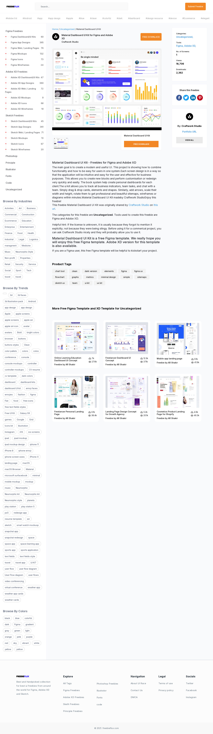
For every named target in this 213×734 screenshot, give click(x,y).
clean (74, 271)
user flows (33, 575)
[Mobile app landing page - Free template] (178, 344)
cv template (11, 376)
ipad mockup (20, 438)
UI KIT (33, 562)
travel (7, 277)
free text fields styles (15, 407)
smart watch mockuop (28, 525)
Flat (6, 401)
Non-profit (10, 258)
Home (55, 29)
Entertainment (27, 227)
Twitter (189, 683)
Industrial (9, 239)
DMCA (134, 697)
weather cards (12, 600)
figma (33, 394)
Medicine (26, 245)
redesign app (20, 512)
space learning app (29, 544)
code (99, 704)
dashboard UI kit (13, 388)
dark (7, 624)
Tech (28, 270)
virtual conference (13, 587)
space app (10, 544)
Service (32, 264)
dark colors (27, 376)
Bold (19, 332)
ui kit (87, 283)
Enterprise (10, 227)
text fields (10, 556)
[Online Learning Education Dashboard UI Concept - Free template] (75, 344)
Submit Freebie (195, 6)
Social (8, 270)
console (25, 357)
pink (19, 637)
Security (19, 264)
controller (32, 363)
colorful (28, 618)
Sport (18, 270)
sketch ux (60, 283)
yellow (8, 649)
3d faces (22, 295)
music (8, 488)
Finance (8, 233)
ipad (7, 438)
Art (20, 208)
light (27, 630)
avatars (8, 332)
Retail (7, 264)
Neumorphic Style (24, 252)
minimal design (108, 277)
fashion (21, 394)
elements (109, 271)
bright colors (33, 332)
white (36, 643)
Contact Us (137, 690)
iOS (21, 432)
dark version (91, 271)
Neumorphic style (13, 500)
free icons (28, 401)
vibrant (25, 643)
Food (20, 233)
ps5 (7, 512)
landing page (11, 463)
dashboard (10, 382)
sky (15, 643)
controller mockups (14, 369)
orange (8, 637)
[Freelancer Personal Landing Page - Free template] (75, 398)
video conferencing (14, 581)
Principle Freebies (72, 711)
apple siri (28, 320)
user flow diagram (28, 569)
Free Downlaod (151, 37)
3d (11, 295)
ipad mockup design (15, 444)
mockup (29, 481)
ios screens (34, 432)
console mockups (13, 363)
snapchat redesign (14, 537)
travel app (20, 562)
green (17, 630)
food (15, 401)
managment (11, 245)
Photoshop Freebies (107, 683)
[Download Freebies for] (5, 293)
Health (31, 233)
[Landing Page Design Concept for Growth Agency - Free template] (126, 398)
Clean (27, 345)
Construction (28, 214)
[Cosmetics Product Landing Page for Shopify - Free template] (178, 398)
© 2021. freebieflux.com (106, 728)
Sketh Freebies (71, 704)
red (6, 643)
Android (32, 301)
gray (7, 630)
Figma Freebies (71, 690)
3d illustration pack (14, 301)
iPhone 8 (9, 450)
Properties (25, 258)
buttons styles (12, 345)
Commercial (11, 214)
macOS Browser (13, 469)
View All (189, 140)
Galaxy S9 (25, 413)
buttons (22, 338)
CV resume (34, 369)
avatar (26, 326)
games (8, 419)
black (7, 618)
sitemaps (141, 277)
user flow (9, 569)
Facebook (191, 690)
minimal (36, 475)
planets (30, 500)
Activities (9, 208)
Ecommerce (11, 220)
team (74, 283)
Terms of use (166, 683)
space (31, 537)
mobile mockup (12, 481)
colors (25, 351)
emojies (9, 394)
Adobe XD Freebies (73, 697)
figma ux (138, 271)
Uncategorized (67, 29)
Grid (31, 419)
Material (30, 469)
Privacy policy (166, 690)
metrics (90, 277)
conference (10, 357)
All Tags (67, 683)
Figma (17, 624)
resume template (13, 519)
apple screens (23, 314)
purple (29, 637)
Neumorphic (22, 488)
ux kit (99, 283)
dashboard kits (28, 382)
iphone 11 (34, 444)
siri (28, 519)
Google (20, 419)
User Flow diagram (14, 575)
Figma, (180, 45)
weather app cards (14, 593)
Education (26, 220)
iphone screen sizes (15, 457)
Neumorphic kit (12, 494)
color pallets (11, 351)
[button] (57, 94)
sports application (29, 550)
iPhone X (34, 457)
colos (36, 351)
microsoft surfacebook (16, 475)
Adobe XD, (190, 45)
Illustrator (102, 690)
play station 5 (27, 506)
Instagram (9, 432)
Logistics (33, 239)
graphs (75, 277)
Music (7, 252)
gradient (30, 624)
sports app (10, 550)
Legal (21, 239)
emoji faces (32, 388)
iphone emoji (25, 450)
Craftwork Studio (70, 42)
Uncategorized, (184, 36)
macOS (26, 463)
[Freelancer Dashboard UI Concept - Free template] (126, 344)
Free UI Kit (10, 413)
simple (126, 277)
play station (10, 506)
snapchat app (11, 531)
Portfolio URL (189, 131)
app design (10, 307)
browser (9, 338)
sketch (8, 525)
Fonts (100, 697)
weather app (34, 587)
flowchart (59, 277)
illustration (23, 426)
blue (17, 618)
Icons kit (9, 426)
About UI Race (138, 683)
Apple (7, 314)
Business (31, 208)
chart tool (59, 271)
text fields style (27, 556)
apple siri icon (11, 326)
